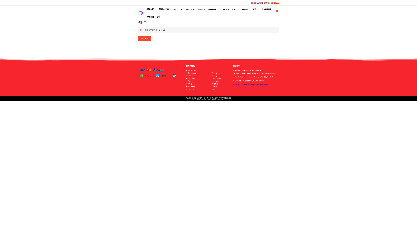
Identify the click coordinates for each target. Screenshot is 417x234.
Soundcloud (216, 78)
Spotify (214, 76)
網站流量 (215, 84)
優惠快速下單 (164, 9)
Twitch (214, 86)
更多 (254, 9)
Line (213, 89)
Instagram (176, 9)
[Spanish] (277, 3)
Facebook (212, 9)
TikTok (224, 9)
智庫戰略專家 (266, 9)
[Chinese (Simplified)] (252, 3)
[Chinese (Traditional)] (255, 3)
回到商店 (144, 38)
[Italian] (269, 3)
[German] (266, 3)
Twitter (200, 9)
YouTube (188, 9)
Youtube (191, 78)
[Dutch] (257, 3)
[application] (155, 9)
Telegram (191, 89)
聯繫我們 (150, 17)
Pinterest (215, 81)
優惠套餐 (150, 9)
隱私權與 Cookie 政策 (240, 84)
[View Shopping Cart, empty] (277, 13)
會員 (158, 17)
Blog (190, 84)
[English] (260, 3)
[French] (263, 3)
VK (213, 70)
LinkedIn (244, 9)
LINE (234, 9)
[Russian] (274, 3)
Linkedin (191, 86)
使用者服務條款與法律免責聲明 (258, 84)
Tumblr (214, 73)
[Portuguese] (272, 3)
